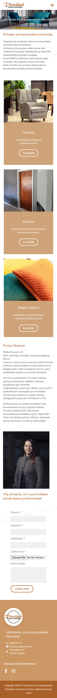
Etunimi (15, 512)
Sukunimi (16, 525)
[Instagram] (13, 671)
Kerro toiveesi (18, 563)
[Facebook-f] (6, 671)
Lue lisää (28, 153)
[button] (52, 4)
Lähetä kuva (17, 552)
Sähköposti (17, 538)
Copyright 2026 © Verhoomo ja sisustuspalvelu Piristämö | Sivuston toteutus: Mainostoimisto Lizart (28, 689)
